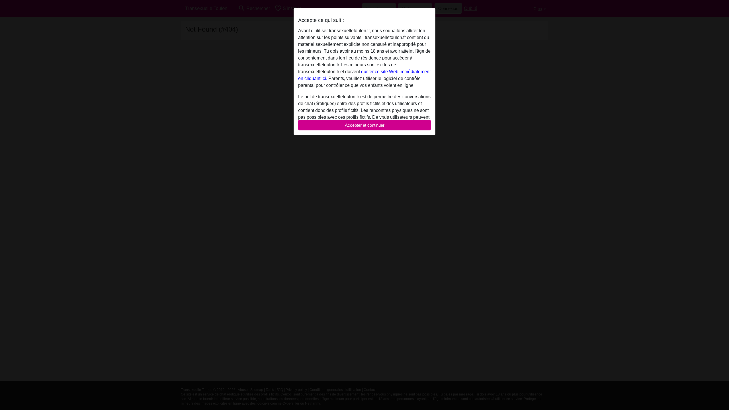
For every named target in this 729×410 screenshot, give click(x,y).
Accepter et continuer (364, 125)
